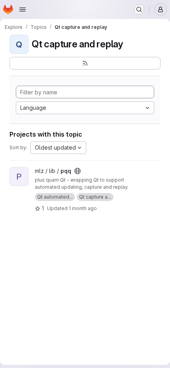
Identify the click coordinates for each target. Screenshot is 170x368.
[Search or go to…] (139, 9)
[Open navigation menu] (22, 9)
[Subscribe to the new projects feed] (85, 63)
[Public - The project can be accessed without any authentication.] (77, 171)
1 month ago (83, 208)
